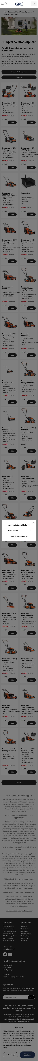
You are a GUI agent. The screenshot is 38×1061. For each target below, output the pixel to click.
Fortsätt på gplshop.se (19, 536)
